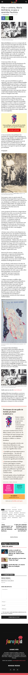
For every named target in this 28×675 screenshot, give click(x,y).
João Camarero (22, 512)
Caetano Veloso (4, 511)
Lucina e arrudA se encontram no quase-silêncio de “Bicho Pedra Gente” (16, 552)
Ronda (20, 517)
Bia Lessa (20, 509)
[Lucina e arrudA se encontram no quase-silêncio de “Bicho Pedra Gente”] (4, 551)
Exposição (7, 4)
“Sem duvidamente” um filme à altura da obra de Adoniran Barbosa (7, 528)
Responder (3, 582)
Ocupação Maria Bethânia (20, 515)
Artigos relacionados (10, 544)
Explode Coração (5, 512)
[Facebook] (3, 18)
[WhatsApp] (7, 18)
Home (2, 4)
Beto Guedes (14, 509)
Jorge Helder (10, 514)
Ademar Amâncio (5, 578)
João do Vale (4, 514)
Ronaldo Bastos (15, 517)
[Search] (26, 2)
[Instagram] (14, 669)
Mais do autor (7, 546)
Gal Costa (11, 512)
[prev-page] (2, 571)
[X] (11, 18)
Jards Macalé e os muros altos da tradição (16, 565)
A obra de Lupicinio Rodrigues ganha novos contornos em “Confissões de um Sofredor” (20, 528)
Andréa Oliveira (6, 14)
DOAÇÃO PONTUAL (19, 487)
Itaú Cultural (18, 390)
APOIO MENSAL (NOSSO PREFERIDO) (8, 488)
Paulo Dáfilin (4, 517)
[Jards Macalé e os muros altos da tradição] (4, 566)
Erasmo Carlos (18, 511)
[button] (2, 2)
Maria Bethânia (4, 515)
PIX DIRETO (14, 496)
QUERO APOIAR (14, 130)
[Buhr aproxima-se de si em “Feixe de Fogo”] (4, 560)
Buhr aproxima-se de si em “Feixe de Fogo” (17, 559)
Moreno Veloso (11, 515)
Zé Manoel (4, 519)
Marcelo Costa (21, 514)
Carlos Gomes (11, 511)
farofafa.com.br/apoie (17, 501)
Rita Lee (9, 517)
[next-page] (4, 571)
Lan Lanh (15, 514)
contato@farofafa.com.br (19, 660)
